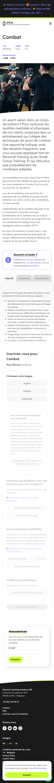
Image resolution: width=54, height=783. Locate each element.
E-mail (12, 647)
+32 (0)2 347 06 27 (34, 262)
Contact (6, 707)
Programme (24, 278)
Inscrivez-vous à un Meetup (15, 713)
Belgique (11, 752)
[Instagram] (20, 729)
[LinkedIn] (15, 729)
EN (4, 743)
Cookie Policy (9, 758)
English (27, 383)
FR (10, 743)
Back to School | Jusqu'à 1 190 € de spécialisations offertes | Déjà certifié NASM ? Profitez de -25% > (27, 8)
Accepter (27, 774)
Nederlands (27, 398)
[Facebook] (5, 729)
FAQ (4, 710)
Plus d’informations (38, 768)
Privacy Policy (9, 755)
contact (35, 265)
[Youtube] (10, 729)
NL (16, 743)
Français (27, 391)
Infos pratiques (42, 278)
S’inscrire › (15, 659)
